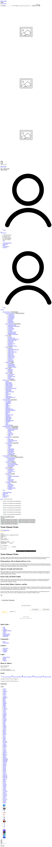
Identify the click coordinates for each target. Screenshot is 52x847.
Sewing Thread (11, 374)
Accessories (8, 482)
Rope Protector (11, 454)
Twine (7, 347)
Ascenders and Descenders (13, 476)
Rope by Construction (10, 313)
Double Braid (11, 321)
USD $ (2, 686)
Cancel (34, 5)
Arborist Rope (9, 427)
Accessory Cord (11, 337)
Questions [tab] (12, 611)
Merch (9, 377)
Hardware (8, 473)
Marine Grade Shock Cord (13, 339)
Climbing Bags (11, 451)
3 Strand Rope (11, 314)
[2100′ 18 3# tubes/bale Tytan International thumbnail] (9, 519)
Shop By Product (7, 235)
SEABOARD (8, 417)
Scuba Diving (8, 390)
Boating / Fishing (9, 384)
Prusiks (9, 431)
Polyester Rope (11, 328)
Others (7, 373)
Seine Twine (10, 354)
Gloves (9, 446)
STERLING (8, 419)
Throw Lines (10, 433)
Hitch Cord (10, 434)
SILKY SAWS (9, 418)
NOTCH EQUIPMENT (10, 410)
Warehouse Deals (11, 376)
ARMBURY (8, 403)
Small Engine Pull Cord (10, 397)
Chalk (9, 483)
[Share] (3, 843)
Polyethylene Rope (12, 333)
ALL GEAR (8, 402)
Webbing (7, 362)
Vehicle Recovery (9, 385)
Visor (9, 447)
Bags (7, 368)
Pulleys (9, 478)
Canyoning (8, 398)
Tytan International (5, 530)
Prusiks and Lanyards (12, 345)
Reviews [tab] (4, 611)
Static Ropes (10, 319)
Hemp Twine (10, 350)
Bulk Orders (5, 244)
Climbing (5, 629)
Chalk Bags (10, 484)
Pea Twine (10, 358)
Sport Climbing (7, 239)
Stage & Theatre (9, 387)
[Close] (1, 840)
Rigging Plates (11, 479)
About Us (5, 247)
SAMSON (8, 415)
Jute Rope (10, 330)
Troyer (7, 422)
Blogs (4, 245)
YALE (7, 424)
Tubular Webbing (11, 364)
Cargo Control (8, 396)
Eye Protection (11, 448)
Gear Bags (10, 371)
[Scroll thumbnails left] (1, 518)
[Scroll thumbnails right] (4, 518)
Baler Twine (10, 361)
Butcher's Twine (11, 356)
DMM (7, 404)
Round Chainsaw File (12, 440)
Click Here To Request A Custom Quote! (26, 551)
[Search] (38, 5)
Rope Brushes (11, 485)
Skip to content (4, 1)
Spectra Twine (11, 359)
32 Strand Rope (11, 318)
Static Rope (10, 470)
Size (12, 543)
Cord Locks (10, 342)
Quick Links (10, 480)
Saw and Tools (9, 437)
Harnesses (10, 445)
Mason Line (10, 348)
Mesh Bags (10, 370)
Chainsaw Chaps (11, 453)
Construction (8, 393)
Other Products (6, 635)
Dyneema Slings (11, 459)
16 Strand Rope (11, 315)
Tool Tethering (11, 378)
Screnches (10, 441)
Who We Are (5, 648)
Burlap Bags (10, 369)
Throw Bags (10, 452)
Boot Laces (10, 344)
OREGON (8, 411)
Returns (4, 658)
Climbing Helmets (11, 487)
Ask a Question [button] (35, 609)
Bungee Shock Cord (12, 340)
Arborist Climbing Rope (13, 428)
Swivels (9, 477)
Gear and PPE (9, 443)
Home (2, 499)
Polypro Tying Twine (12, 351)
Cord (7, 335)
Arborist (7, 381)
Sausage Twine (11, 357)
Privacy (4, 659)
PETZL (7, 413)
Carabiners (8, 461)
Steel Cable (10, 375)
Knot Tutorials (6, 246)
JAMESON (8, 405)
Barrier (7, 392)
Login (4, 230)
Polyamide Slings (11, 458)
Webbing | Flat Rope (7, 630)
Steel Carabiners (11, 465)
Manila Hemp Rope (12, 325)
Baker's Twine (11, 355)
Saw (9, 438)
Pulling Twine (11, 353)
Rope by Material (9, 323)
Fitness (7, 395)
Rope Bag (10, 486)
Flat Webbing (11, 363)
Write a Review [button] (46, 609)
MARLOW (8, 407)
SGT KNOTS (8, 401)
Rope (4, 627)
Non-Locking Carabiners (13, 464)
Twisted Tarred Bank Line (13, 349)
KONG (7, 406)
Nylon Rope (10, 327)
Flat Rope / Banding (12, 367)
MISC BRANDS (9, 425)
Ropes (7, 467)
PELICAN (8, 412)
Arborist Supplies (7, 238)
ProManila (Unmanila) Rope (14, 326)
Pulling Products (11, 365)
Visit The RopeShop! (7, 242)
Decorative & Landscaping (11, 388)
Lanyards (10, 432)
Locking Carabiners (12, 463)
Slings (9, 435)
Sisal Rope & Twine (12, 331)
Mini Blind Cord (11, 343)
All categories (16, 5)
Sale (4, 240)
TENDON (8, 421)
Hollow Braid (11, 322)
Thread (4, 631)
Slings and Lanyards (10, 457)
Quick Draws (11, 466)
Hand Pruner (10, 439)
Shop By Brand (7, 237)
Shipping (5, 660)
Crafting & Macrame (10, 391)
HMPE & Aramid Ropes (13, 334)
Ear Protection (11, 450)
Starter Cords (10, 341)
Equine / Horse (9, 389)
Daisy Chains (11, 460)
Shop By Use (7, 236)
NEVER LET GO (9, 409)
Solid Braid (10, 320)
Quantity (5, 545)
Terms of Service (6, 657)
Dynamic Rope (11, 469)
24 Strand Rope (11, 316)
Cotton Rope (10, 329)
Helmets (9, 444)
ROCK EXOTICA (9, 414)
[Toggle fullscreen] (4, 843)
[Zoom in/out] (5, 843)
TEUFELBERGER (10, 420)
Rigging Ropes (11, 430)
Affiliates (5, 651)
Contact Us (5, 650)
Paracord (10, 336)
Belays (9, 475)
